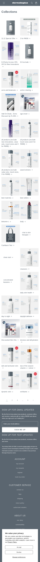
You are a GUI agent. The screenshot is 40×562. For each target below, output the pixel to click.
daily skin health (26, 293)
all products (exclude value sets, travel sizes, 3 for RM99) (10, 172)
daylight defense (26, 316)
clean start (7, 257)
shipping (20, 498)
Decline (19, 552)
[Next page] (33, 400)
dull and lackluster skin (9, 366)
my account (20, 463)
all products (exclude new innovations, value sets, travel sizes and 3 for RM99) (9, 143)
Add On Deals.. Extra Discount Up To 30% (9, 115)
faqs (20, 494)
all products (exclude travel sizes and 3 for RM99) (28, 142)
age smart (23, 114)
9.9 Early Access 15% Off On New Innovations (10, 63)
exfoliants (23, 392)
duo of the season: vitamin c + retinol (27, 367)
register (20, 472)
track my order (20, 477)
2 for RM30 (24, 38)
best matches (6, 198)
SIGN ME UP (20, 430)
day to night (5, 316)
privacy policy (26, 446)
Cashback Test (6, 245)
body (22, 222)
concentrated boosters (8, 281)
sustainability (20, 524)
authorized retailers (20, 507)
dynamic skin (6, 392)
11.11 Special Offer (8, 38)
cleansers (23, 269)
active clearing (25, 90)
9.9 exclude (24, 62)
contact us (20, 489)
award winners (25, 170)
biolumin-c (5, 222)
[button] (4, 3)
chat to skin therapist (26, 234)
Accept (19, 547)
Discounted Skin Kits (9, 340)
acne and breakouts (8, 90)
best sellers (24, 198)
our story (20, 520)
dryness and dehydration (29, 340)
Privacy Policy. (12, 542)
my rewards (20, 468)
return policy (20, 503)
